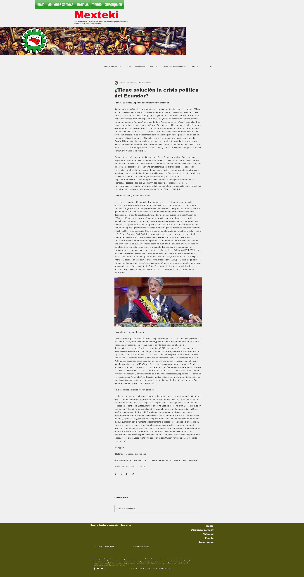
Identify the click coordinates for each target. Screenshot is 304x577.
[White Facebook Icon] (94, 568)
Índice (128, 67)
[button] (211, 67)
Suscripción (206, 542)
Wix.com (168, 568)
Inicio (210, 526)
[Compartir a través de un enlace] (133, 474)
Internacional (140, 67)
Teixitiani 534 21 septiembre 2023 (175, 67)
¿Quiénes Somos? (202, 530)
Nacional (153, 67)
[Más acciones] (201, 82)
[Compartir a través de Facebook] (115, 474)
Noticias (208, 534)
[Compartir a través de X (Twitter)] (121, 474)
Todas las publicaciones (112, 67)
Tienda (209, 538)
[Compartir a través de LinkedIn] (127, 474)
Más (193, 67)
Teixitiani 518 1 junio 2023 (124, 466)
